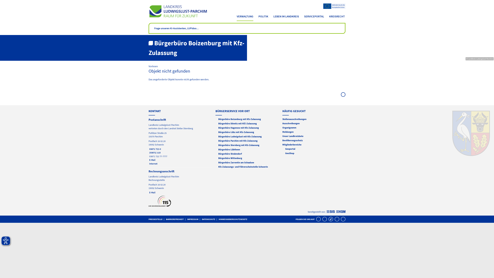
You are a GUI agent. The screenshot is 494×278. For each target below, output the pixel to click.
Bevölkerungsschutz (292, 140)
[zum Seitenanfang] (343, 94)
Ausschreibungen (291, 123)
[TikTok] (331, 219)
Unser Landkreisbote (292, 136)
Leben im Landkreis (286, 16)
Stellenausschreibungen (294, 119)
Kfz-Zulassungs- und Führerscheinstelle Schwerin (243, 166)
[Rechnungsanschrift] (180, 181)
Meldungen (288, 131)
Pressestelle (155, 219)
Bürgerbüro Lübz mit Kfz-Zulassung (236, 132)
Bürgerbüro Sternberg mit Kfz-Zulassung (238, 145)
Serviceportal (314, 16)
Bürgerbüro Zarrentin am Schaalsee (236, 162)
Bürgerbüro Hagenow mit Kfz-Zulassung (238, 127)
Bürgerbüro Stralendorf (230, 153)
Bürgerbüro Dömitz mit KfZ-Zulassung (237, 123)
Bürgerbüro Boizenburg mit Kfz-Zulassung (239, 119)
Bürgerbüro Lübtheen (229, 149)
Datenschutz (208, 219)
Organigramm (289, 127)
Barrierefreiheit (175, 219)
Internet (153, 163)
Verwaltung (245, 16)
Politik (263, 16)
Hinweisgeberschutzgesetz (233, 219)
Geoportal (290, 148)
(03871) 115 (155, 152)
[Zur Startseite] (178, 11)
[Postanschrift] (180, 141)
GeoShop (289, 153)
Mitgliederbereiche (291, 144)
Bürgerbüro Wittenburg (230, 158)
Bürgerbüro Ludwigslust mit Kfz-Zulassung (240, 136)
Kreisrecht (337, 16)
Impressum (192, 219)
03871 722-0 (155, 148)
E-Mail (152, 159)
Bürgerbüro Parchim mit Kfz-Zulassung (238, 140)
